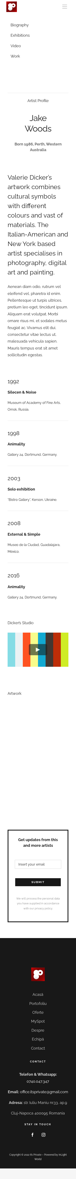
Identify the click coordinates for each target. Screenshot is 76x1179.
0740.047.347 (38, 1081)
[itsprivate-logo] (11, 3)
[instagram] (43, 1134)
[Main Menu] (65, 6)
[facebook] (32, 1134)
